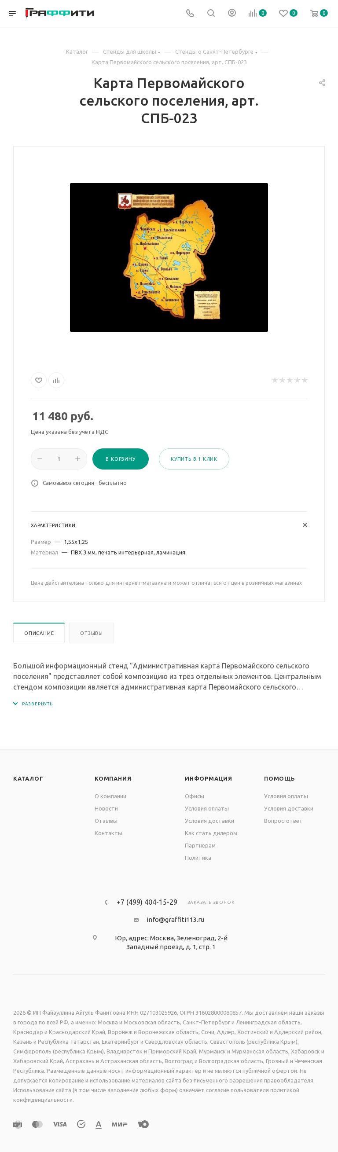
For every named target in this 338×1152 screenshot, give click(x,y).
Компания (113, 778)
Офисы (194, 796)
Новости (106, 808)
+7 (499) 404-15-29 (147, 902)
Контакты (108, 833)
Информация (208, 778)
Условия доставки (209, 821)
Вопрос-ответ (283, 821)
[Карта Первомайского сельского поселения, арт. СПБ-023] (169, 257)
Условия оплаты (207, 808)
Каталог (28, 778)
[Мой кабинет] (232, 14)
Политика (198, 858)
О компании (110, 796)
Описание (39, 633)
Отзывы (91, 633)
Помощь (279, 778)
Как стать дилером (211, 833)
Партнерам (200, 845)
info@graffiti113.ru (175, 919)
